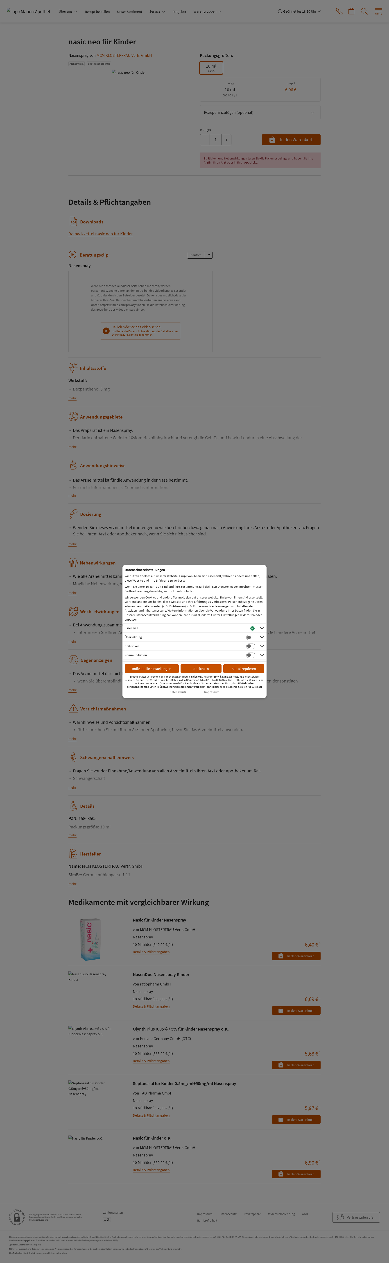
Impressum (211, 692)
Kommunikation (136, 655)
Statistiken (132, 646)
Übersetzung (133, 637)
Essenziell (131, 628)
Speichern (201, 668)
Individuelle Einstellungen (151, 668)
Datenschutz (178, 692)
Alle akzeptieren (244, 668)
